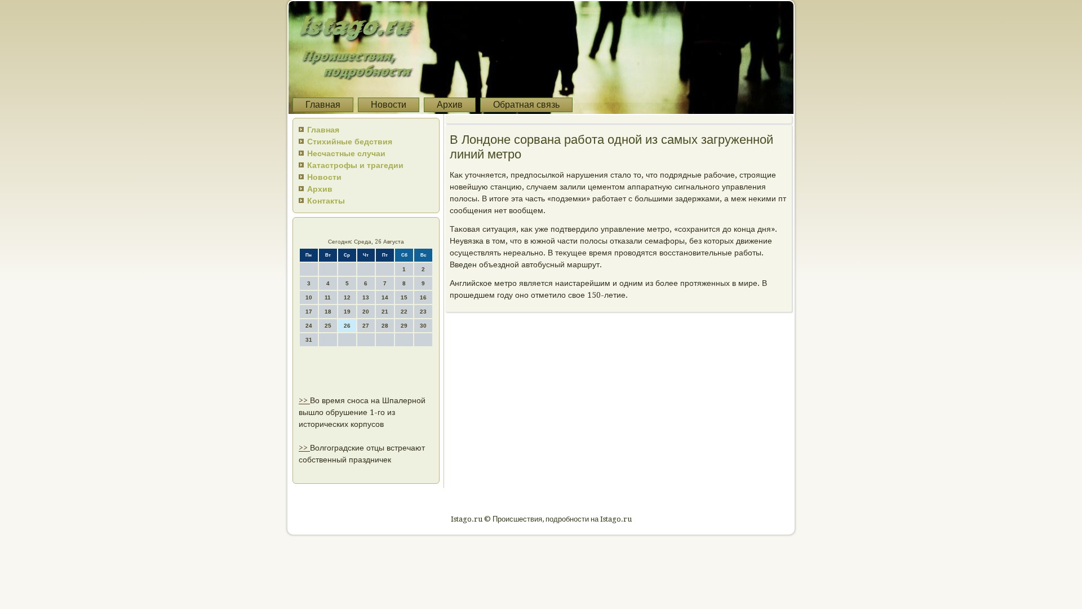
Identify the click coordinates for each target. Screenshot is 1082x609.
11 (328, 297)
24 (308, 326)
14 (385, 297)
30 (423, 326)
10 (308, 297)
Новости (388, 104)
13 (365, 297)
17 (308, 311)
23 (423, 311)
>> (304, 400)
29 (404, 326)
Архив (450, 104)
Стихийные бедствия (349, 141)
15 (404, 297)
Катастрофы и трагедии (355, 165)
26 (347, 326)
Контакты (326, 200)
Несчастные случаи (346, 153)
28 (385, 326)
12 (347, 297)
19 (347, 311)
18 (328, 311)
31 (308, 340)
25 (328, 326)
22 (404, 311)
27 (365, 326)
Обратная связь (526, 104)
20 (365, 311)
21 (385, 311)
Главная (322, 104)
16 (423, 297)
